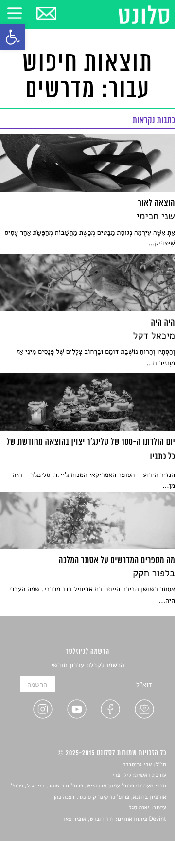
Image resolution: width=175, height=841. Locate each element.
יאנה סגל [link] (139, 808)
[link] (12, 37)
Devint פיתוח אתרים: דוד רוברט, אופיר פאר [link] (114, 819)
